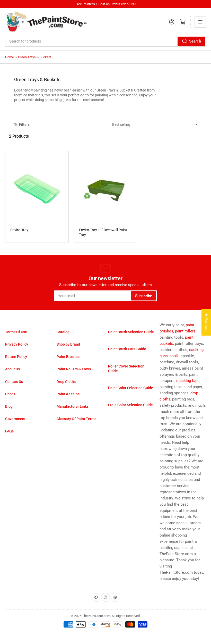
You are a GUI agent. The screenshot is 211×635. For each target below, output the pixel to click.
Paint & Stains (68, 394)
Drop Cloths (66, 382)
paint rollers (185, 331)
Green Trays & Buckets (34, 57)
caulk (174, 356)
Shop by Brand (68, 344)
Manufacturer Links (73, 406)
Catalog (63, 332)
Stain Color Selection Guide (130, 405)
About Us (12, 369)
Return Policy (16, 357)
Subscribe (143, 296)
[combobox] (105, 41)
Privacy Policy (16, 344)
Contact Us (14, 382)
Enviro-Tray (19, 230)
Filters (24, 124)
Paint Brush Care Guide (127, 349)
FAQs (9, 431)
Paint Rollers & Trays (74, 369)
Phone (10, 394)
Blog (9, 406)
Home (9, 57)
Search (195, 41)
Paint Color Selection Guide (130, 388)
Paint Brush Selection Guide (131, 332)
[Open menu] (200, 22)
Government (15, 419)
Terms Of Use (16, 332)
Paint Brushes (68, 357)
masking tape (187, 380)
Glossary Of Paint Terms (76, 419)
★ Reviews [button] (206, 322)
